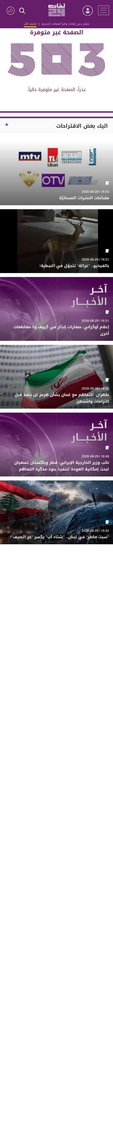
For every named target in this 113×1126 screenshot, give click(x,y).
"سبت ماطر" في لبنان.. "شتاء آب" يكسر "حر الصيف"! (59, 537)
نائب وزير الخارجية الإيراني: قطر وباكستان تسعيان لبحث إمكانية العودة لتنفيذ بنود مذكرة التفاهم (61, 466)
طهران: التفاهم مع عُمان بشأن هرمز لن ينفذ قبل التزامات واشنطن (62, 398)
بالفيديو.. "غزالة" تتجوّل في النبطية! (74, 266)
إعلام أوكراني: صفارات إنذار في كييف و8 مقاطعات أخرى (61, 330)
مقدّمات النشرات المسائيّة (84, 198)
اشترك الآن (30, 23)
